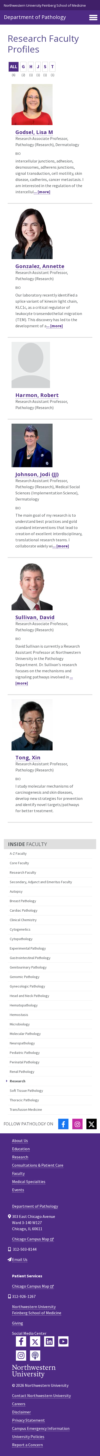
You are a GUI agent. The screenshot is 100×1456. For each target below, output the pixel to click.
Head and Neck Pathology (29, 995)
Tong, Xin (28, 757)
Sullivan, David (35, 617)
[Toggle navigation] (93, 18)
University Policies (28, 1436)
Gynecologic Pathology (27, 986)
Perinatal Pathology (24, 1062)
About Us (20, 1140)
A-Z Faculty (18, 853)
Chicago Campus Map (30, 1238)
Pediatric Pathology (25, 1052)
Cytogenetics (20, 929)
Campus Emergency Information (40, 1428)
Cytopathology (21, 938)
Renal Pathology (22, 1071)
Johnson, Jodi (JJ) (37, 474)
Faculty (18, 1173)
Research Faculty (23, 872)
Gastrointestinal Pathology (30, 957)
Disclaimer (21, 1411)
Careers (18, 1403)
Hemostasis (19, 1014)
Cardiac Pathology (23, 910)
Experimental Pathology (28, 948)
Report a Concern (27, 1444)
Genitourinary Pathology (28, 967)
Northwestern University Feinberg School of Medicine (45, 5)
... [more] (42, 191)
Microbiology (20, 1024)
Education (21, 1148)
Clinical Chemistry (23, 920)
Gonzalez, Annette (39, 266)
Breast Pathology (23, 901)
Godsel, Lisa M (34, 132)
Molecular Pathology (25, 1033)
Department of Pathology (35, 17)
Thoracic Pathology (24, 1100)
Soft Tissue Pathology (26, 1090)
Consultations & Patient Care (37, 1165)
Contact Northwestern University (41, 1395)
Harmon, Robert (37, 395)
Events (18, 1189)
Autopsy (16, 891)
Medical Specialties (28, 1181)
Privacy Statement (28, 1420)
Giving (17, 1323)
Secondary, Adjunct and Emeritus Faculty (41, 882)
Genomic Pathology (24, 976)
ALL (13, 66)
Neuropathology (22, 1043)
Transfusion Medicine (26, 1109)
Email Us (19, 1259)
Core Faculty (19, 863)
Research (20, 1156)
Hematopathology (24, 1005)
